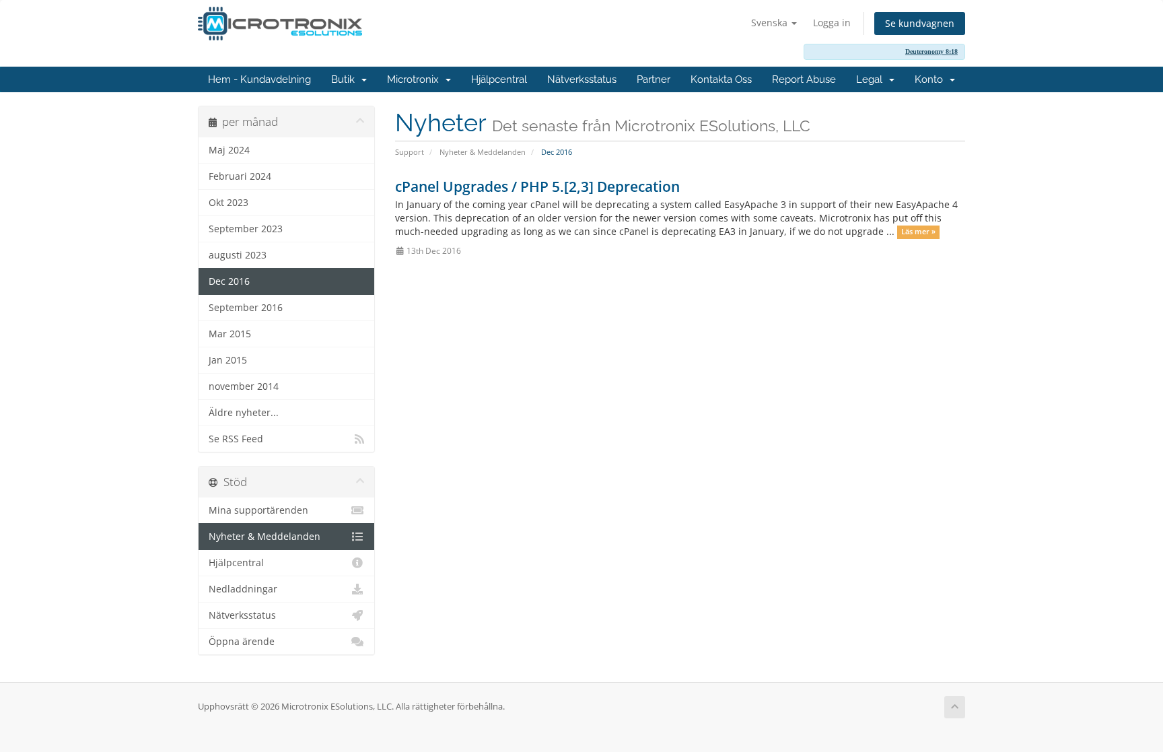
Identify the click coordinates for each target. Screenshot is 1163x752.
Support (409, 152)
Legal (872, 79)
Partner (653, 79)
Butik (345, 79)
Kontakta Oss (721, 79)
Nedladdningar (243, 589)
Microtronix (415, 79)
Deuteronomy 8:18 (931, 51)
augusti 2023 (238, 255)
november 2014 (244, 386)
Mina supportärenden (258, 510)
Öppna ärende (242, 642)
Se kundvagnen (919, 23)
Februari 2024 (240, 176)
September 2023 (246, 229)
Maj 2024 (229, 150)
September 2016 (246, 308)
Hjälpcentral (499, 79)
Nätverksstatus (581, 79)
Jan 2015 (228, 360)
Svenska (770, 22)
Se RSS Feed (236, 439)
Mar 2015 (230, 334)
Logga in (832, 22)
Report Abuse (804, 79)
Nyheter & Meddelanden (482, 152)
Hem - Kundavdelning (259, 79)
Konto (931, 79)
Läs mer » (918, 232)
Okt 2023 (228, 203)
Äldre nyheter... (244, 413)
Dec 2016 (229, 281)
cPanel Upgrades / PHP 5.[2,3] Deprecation (537, 186)
